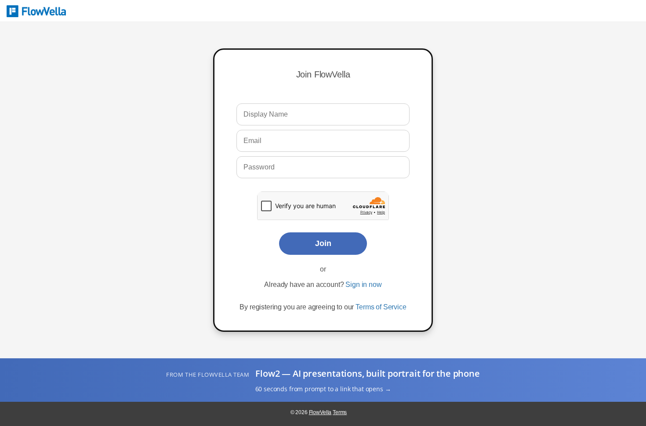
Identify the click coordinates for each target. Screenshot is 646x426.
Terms (340, 412)
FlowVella (36, 11)
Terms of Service (381, 307)
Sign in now (363, 284)
